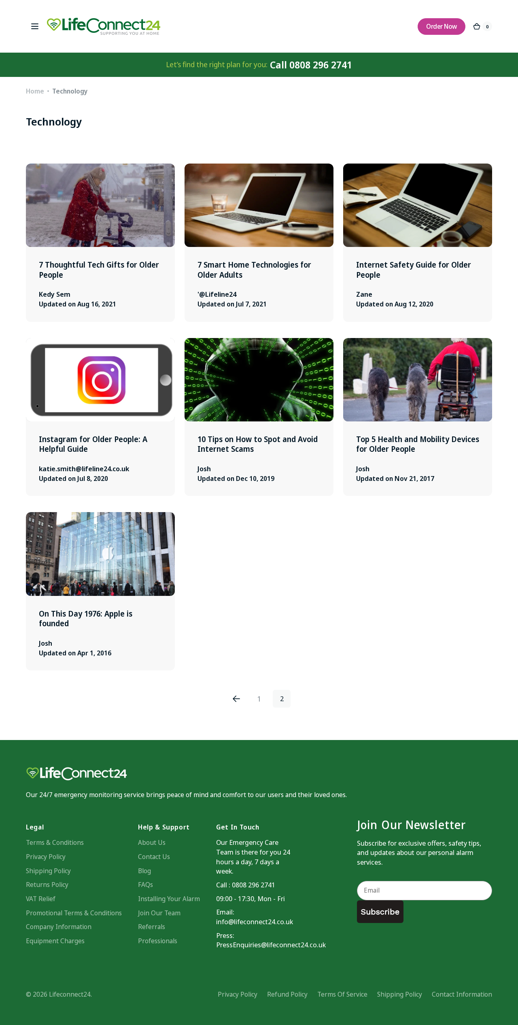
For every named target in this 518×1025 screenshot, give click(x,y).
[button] (35, 26)
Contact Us (154, 856)
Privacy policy (237, 994)
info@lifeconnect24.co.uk (254, 921)
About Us (152, 842)
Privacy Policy (46, 856)
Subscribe (380, 912)
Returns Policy (47, 884)
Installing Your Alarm (169, 898)
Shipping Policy (48, 870)
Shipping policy (399, 994)
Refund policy (287, 994)
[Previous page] (236, 699)
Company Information (58, 926)
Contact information (462, 994)
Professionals (157, 940)
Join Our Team (159, 912)
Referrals (151, 926)
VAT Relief (40, 898)
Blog (144, 870)
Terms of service (342, 994)
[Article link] (100, 243)
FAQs (145, 884)
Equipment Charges (55, 940)
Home (35, 91)
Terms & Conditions (55, 842)
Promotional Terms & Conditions (74, 912)
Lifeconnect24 (70, 994)
